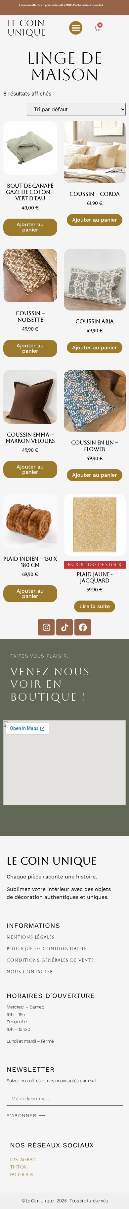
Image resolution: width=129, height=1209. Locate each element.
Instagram (24, 1159)
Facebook (21, 1174)
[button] (76, 28)
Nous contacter (30, 971)
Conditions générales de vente (50, 960)
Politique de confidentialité (47, 948)
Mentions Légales (31, 937)
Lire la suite (94, 606)
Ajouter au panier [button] (30, 227)
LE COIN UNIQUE (26, 28)
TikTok (18, 1166)
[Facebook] (82, 627)
